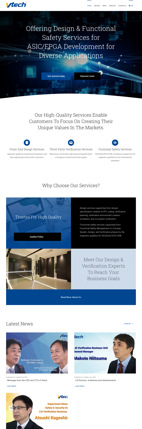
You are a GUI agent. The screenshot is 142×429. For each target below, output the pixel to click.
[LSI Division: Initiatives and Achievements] (105, 353)
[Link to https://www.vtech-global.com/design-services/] (27, 143)
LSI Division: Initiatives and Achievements (95, 380)
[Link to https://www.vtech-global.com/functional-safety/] (115, 143)
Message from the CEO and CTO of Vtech (27, 380)
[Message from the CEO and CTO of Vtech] (37, 353)
